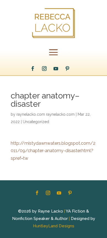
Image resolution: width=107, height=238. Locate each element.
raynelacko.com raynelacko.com (45, 114)
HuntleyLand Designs (53, 226)
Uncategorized (36, 122)
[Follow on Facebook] (33, 68)
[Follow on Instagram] (44, 68)
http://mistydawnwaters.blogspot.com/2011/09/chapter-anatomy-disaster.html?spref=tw (53, 151)
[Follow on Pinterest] (67, 68)
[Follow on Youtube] (56, 68)
